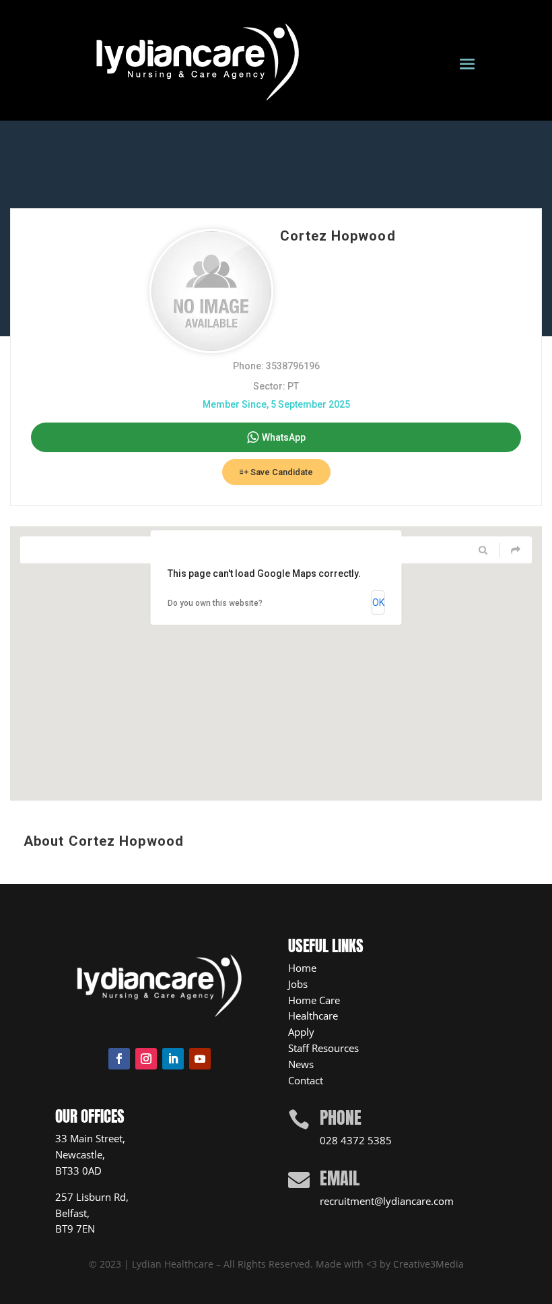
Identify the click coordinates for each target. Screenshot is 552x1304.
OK (378, 602)
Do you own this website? (215, 603)
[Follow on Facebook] (119, 1058)
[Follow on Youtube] (200, 1058)
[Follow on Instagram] (146, 1058)
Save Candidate (280, 472)
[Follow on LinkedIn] (173, 1058)
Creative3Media (428, 1264)
